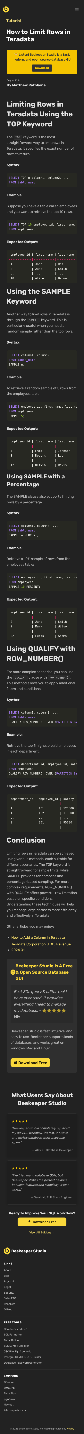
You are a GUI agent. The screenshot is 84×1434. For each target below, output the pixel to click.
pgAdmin (9, 1399)
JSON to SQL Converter (18, 1351)
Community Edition (15, 1329)
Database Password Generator (23, 1362)
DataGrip (9, 1387)
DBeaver (9, 1382)
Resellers (9, 1303)
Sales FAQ (10, 1298)
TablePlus (10, 1393)
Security (9, 1292)
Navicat (8, 1404)
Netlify (70, 1428)
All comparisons (13, 1410)
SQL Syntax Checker (16, 1345)
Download (42, 68)
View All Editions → (42, 1232)
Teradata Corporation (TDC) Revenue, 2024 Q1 (41, 947)
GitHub (8, 1309)
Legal (7, 1286)
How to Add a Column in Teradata (38, 937)
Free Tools (13, 1322)
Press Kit (9, 1281)
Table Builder (12, 1340)
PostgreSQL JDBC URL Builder (22, 1356)
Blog (6, 1275)
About (7, 1270)
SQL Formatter (13, 1334)
